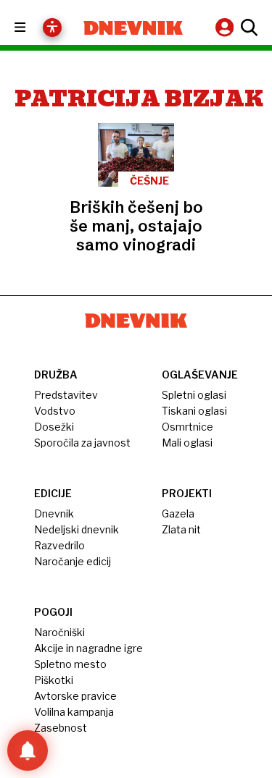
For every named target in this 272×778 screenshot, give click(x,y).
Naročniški (59, 632)
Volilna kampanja (74, 712)
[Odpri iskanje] (247, 27)
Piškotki (53, 680)
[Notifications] (27, 750)
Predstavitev (66, 395)
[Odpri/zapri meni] (33, 27)
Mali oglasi (187, 442)
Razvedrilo (59, 545)
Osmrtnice (187, 426)
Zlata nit (181, 529)
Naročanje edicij (72, 561)
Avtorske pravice (75, 696)
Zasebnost (60, 728)
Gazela (178, 513)
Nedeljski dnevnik (76, 529)
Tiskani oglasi (194, 411)
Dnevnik (54, 513)
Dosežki (54, 426)
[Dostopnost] (52, 27)
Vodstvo (54, 411)
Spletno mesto (70, 664)
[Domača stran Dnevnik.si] (133, 28)
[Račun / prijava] (226, 27)
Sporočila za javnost (82, 442)
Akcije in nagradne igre (88, 648)
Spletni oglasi (194, 395)
